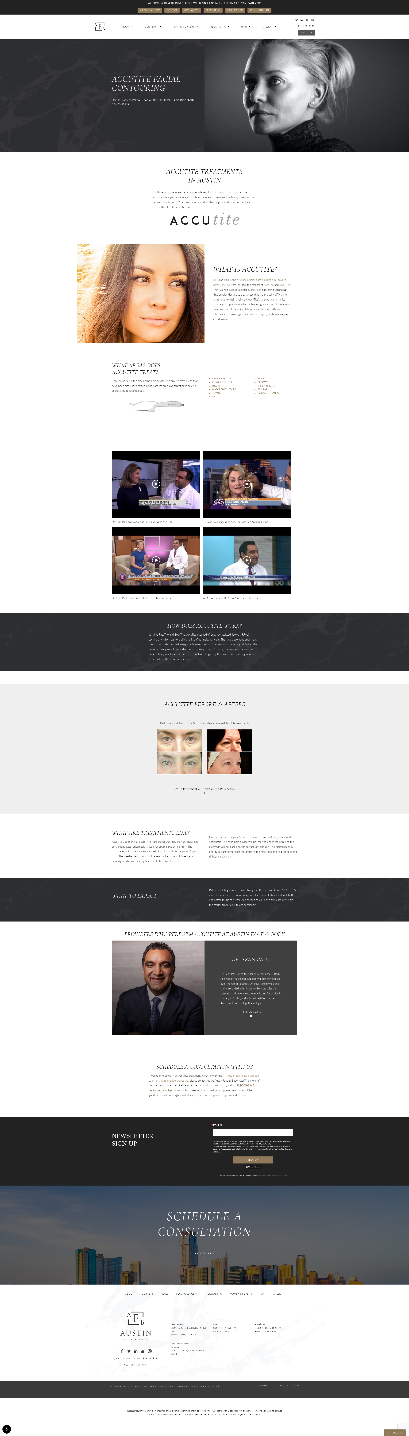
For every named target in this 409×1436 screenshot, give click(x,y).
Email (218, 1125)
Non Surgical (131, 100)
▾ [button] (132, 26)
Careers (264, 1386)
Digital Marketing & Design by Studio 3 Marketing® (195, 1386)
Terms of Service (276, 1175)
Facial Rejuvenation (157, 100)
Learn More (254, 3)
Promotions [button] (213, 10)
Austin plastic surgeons (218, 1095)
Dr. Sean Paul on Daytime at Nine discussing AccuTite (142, 522)
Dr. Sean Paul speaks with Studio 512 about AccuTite (142, 598)
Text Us (306, 33)
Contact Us (204, 1253)
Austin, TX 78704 (224, 1328)
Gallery (267, 26)
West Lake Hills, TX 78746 (189, 1330)
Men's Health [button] (235, 10)
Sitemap (296, 1386)
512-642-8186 (139, 1365)
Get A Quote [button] (191, 10)
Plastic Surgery (183, 26)
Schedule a (204, 1225)
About (125, 26)
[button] (6, 1429)
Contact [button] (172, 10)
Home (116, 100)
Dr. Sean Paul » (250, 1012)
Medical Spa (218, 26)
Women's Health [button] (259, 10)
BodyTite (284, 285)
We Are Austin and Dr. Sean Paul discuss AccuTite (231, 598)
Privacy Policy (262, 1175)
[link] (253, 1414)
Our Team (151, 26)
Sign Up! (253, 1160)
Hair (244, 26)
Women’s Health (240, 1293)
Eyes (165, 1293)
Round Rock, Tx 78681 (269, 1328)
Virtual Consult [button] (150, 10)
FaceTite (269, 285)
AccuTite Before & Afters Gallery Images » (204, 789)
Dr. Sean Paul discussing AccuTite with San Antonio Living (235, 522)
